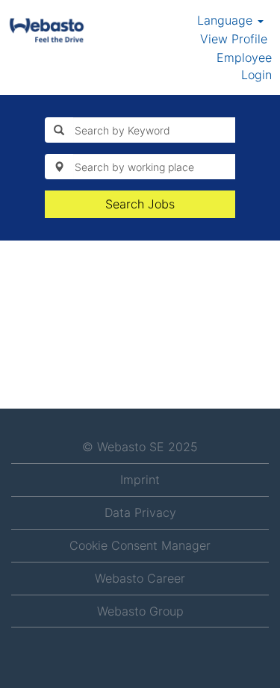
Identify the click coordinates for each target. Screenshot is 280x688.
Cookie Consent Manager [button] (140, 545)
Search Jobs (140, 203)
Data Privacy (140, 512)
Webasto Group (140, 611)
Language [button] (226, 20)
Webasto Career (140, 578)
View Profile (233, 38)
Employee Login (244, 66)
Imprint (140, 479)
